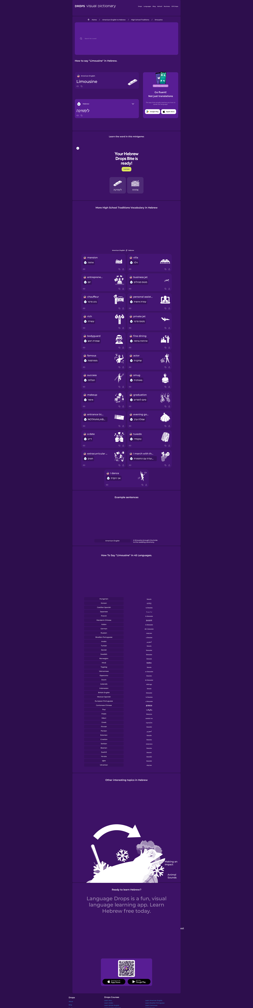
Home (94, 20)
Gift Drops (174, 6)
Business (167, 6)
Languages (147, 6)
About (71, 1001)
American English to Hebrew (114, 20)
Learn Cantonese (151, 1005)
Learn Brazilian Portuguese (155, 1003)
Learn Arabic (108, 1003)
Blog (154, 6)
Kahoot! (159, 6)
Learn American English (153, 1000)
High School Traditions (140, 20)
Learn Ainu (108, 1000)
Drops (140, 6)
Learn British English (111, 1005)
